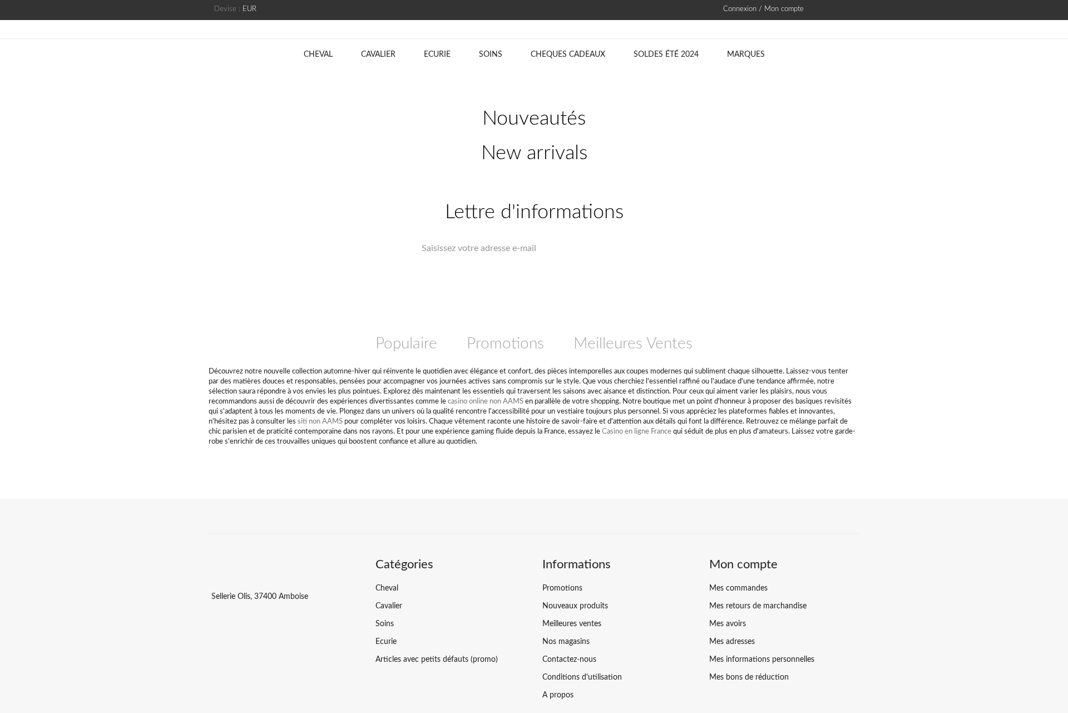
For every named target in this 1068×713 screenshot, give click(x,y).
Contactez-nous (569, 659)
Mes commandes (738, 588)
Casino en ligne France (636, 431)
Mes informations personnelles (761, 659)
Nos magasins (566, 642)
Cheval (318, 54)
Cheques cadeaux (568, 54)
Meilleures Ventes (633, 343)
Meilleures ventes (571, 624)
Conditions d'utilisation (582, 677)
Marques (746, 54)
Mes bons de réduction (749, 677)
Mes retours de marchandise (758, 606)
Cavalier (378, 54)
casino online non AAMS (485, 401)
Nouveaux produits (575, 606)
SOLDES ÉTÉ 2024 (666, 54)
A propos (557, 695)
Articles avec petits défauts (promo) (436, 659)
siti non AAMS (320, 421)
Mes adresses (732, 642)
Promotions (505, 343)
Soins (490, 54)
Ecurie (437, 54)
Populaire (406, 343)
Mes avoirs (727, 624)
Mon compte (743, 564)
